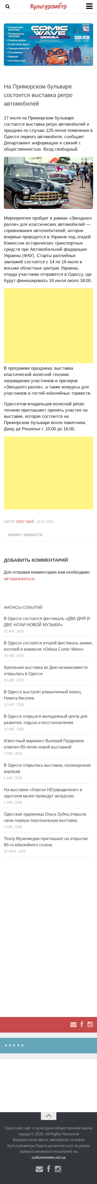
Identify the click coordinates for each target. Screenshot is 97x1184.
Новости (33, 535)
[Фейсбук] (82, 1024)
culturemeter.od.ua (48, 1157)
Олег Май (25, 522)
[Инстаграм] (90, 1024)
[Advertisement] (48, 325)
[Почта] (73, 1024)
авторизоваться (19, 579)
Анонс (14, 535)
